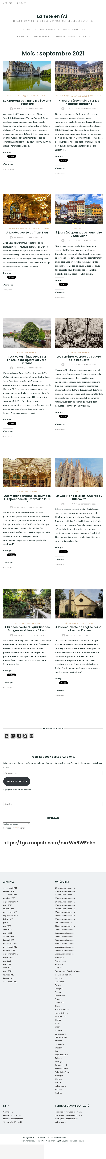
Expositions (60, 995)
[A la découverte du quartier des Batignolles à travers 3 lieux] (27, 603)
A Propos (8, 3)
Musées (27, 96)
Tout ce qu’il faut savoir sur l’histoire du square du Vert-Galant (27, 360)
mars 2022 (7, 933)
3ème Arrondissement (64, 933)
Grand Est (59, 1002)
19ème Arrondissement (65, 919)
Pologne (58, 1058)
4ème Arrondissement (64, 936)
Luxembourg (60, 1034)
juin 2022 (7, 922)
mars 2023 (7, 905)
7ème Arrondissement (64, 947)
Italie (79, 492)
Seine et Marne (61, 1068)
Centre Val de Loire (63, 975)
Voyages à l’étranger (64, 36)
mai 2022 (7, 926)
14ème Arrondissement (78, 96)
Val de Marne (60, 1086)
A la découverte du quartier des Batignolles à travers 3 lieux (27, 628)
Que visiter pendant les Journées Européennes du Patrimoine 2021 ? (27, 499)
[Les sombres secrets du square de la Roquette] (79, 333)
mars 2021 (7, 971)
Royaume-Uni (61, 1065)
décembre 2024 (10, 888)
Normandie (59, 1044)
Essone (58, 992)
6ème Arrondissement (64, 943)
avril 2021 (7, 968)
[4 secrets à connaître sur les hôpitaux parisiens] (79, 75)
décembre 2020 (10, 981)
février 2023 (8, 908)
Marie (19, 108)
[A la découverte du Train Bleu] (27, 209)
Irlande (58, 1020)
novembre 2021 (10, 947)
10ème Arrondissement (65, 888)
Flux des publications (12, 1115)
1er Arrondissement (27, 352)
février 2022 (8, 936)
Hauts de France (38, 95)
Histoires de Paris (44, 29)
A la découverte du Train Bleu (27, 232)
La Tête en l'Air (53, 16)
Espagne (59, 988)
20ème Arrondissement (65, 926)
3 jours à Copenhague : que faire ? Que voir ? (79, 234)
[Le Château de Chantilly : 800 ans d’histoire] (27, 75)
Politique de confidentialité (66, 1118)
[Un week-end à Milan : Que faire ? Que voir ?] (79, 472)
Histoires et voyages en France (33, 36)
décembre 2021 (10, 943)
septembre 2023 (10, 902)
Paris (46, 228)
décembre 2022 (10, 912)
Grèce (57, 1006)
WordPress (45, 1141)
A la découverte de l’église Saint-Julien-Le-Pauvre (78, 628)
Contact (21, 3)
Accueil (26, 29)
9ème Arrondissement (64, 954)
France (25, 95)
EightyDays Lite (63, 1141)
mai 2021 (7, 964)
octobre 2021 (9, 950)
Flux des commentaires (13, 1118)
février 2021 (8, 975)
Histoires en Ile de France (70, 29)
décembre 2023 (10, 895)
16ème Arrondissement (65, 908)
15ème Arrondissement (65, 905)
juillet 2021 (8, 957)
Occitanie (59, 1048)
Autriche (59, 964)
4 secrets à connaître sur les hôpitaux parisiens (79, 102)
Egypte (58, 985)
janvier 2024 (8, 891)
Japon (57, 1027)
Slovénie (58, 1079)
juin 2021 (7, 961)
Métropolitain (61, 1037)
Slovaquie (59, 1075)
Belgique (59, 968)
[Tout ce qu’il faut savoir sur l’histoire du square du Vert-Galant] (27, 333)
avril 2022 (7, 929)
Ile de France (24, 492)
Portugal (59, 1061)
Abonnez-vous (16, 781)
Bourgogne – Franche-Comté (67, 971)
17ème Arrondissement (24, 623)
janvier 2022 (8, 940)
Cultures (84, 36)
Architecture (14, 95)
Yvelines (58, 1093)
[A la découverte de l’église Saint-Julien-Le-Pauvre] (79, 603)
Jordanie (58, 1030)
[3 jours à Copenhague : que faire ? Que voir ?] (79, 209)
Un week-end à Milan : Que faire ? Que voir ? (78, 497)
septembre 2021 (10, 954)
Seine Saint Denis (62, 1072)
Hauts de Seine (61, 1013)
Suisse (58, 1082)
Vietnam (58, 1089)
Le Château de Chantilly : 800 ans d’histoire (27, 102)
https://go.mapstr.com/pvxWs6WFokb (49, 842)
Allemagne (59, 957)
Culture (58, 978)
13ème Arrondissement (90, 95)
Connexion (8, 1112)
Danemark (79, 228)
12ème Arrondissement (66, 95)
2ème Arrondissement (64, 929)
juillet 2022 (8, 919)
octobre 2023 (9, 898)
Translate (23, 828)
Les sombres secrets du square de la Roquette (79, 358)
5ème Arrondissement (76, 623)
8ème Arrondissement (64, 950)
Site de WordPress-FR (12, 1122)
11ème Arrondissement (78, 352)
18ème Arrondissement (65, 915)
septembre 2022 (10, 915)
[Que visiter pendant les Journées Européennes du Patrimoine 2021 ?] (27, 472)
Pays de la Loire (61, 1054)
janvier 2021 (8, 978)
